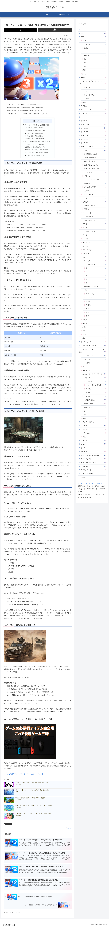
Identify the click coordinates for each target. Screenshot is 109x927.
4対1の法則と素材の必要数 (34, 136)
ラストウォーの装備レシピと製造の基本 (37, 125)
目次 (35, 121)
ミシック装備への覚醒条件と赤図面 (37, 152)
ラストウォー (8, 824)
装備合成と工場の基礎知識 (34, 127)
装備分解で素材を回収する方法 (35, 130)
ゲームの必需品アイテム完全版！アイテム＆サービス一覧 (23, 774)
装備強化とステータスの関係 (35, 144)
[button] (55, 30)
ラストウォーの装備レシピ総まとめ (37, 155)
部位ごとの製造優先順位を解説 (35, 147)
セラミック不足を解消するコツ (35, 133)
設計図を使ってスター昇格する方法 (37, 149)
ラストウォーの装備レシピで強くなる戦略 (37, 141)
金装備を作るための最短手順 (35, 138)
